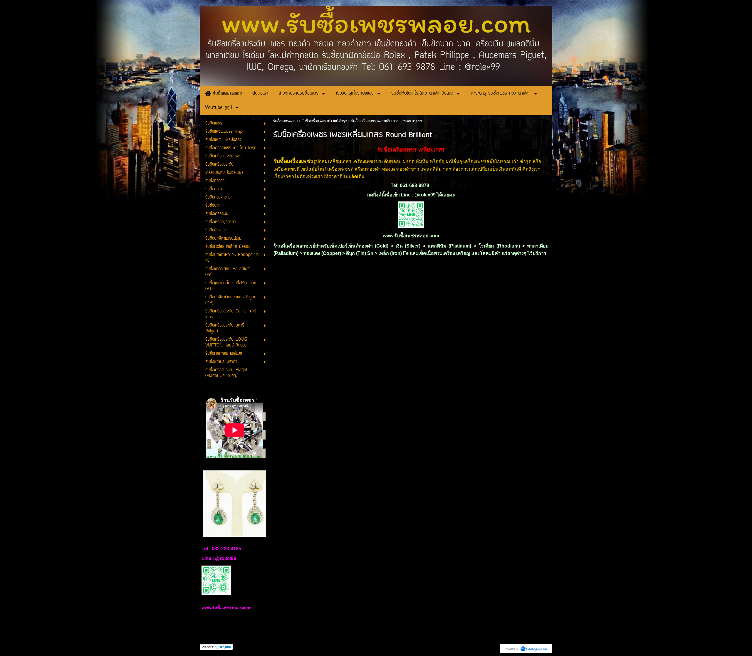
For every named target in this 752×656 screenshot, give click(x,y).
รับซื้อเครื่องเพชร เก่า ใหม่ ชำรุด (324, 121)
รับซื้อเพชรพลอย (285, 121)
